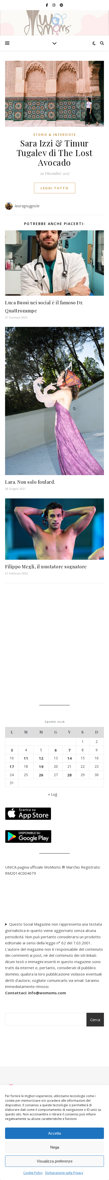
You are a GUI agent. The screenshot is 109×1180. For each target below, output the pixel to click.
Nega (54, 1147)
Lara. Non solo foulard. (30, 482)
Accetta (54, 1133)
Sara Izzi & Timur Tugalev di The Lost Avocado (54, 152)
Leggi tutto (55, 188)
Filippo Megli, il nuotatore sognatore (46, 567)
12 (41, 758)
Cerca (95, 1019)
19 (41, 766)
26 (41, 774)
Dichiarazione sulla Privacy (64, 1173)
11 (26, 758)
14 (69, 758)
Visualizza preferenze (54, 1161)
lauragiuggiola (27, 205)
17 (11, 766)
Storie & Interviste (54, 135)
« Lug (52, 794)
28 (69, 774)
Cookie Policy (33, 1173)
